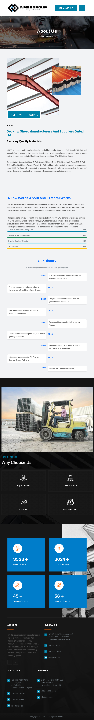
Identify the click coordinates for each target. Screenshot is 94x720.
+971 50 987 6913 (48, 691)
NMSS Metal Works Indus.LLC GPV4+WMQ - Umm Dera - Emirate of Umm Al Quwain (60, 636)
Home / (42, 36)
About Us (50, 36)
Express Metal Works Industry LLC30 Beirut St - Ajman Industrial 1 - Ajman (21, 684)
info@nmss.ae (54, 657)
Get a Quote (64, 8)
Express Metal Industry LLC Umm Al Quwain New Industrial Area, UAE (52, 682)
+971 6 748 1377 (55, 645)
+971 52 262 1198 (18, 700)
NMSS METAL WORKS (24, 115)
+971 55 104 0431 (55, 651)
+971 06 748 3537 (18, 694)
